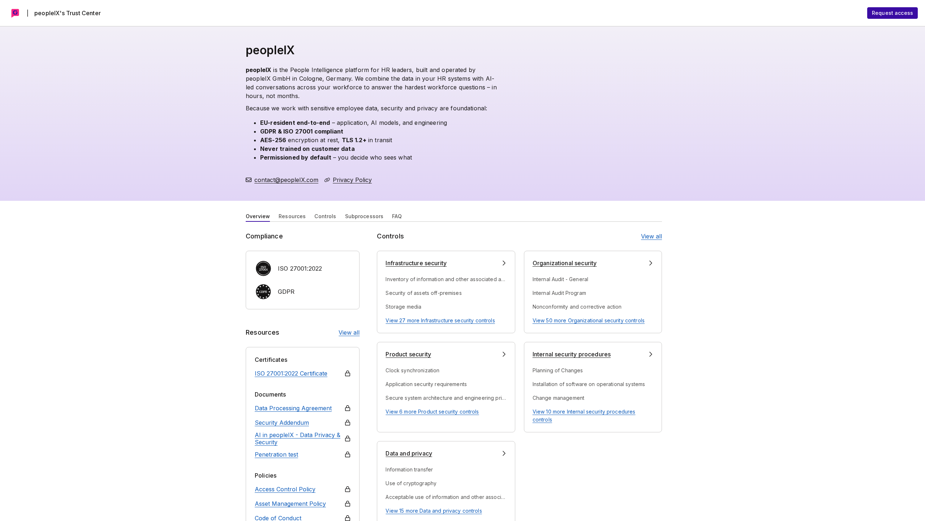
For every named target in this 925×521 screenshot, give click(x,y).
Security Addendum (282, 422)
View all (349, 332)
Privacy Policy (352, 179)
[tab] (258, 215)
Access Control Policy (285, 489)
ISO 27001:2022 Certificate (291, 373)
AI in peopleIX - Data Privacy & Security (297, 438)
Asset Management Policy (290, 503)
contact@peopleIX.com (286, 179)
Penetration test (276, 454)
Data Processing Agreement (293, 408)
